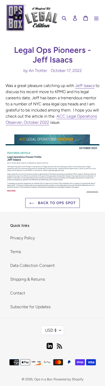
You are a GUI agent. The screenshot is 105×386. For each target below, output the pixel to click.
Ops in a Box (43, 379)
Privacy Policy (22, 237)
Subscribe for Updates (30, 306)
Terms (15, 251)
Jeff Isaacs (85, 85)
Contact (17, 293)
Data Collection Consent (32, 265)
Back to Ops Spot (56, 203)
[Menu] (96, 17)
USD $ (51, 330)
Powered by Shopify (69, 379)
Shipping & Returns (27, 279)
